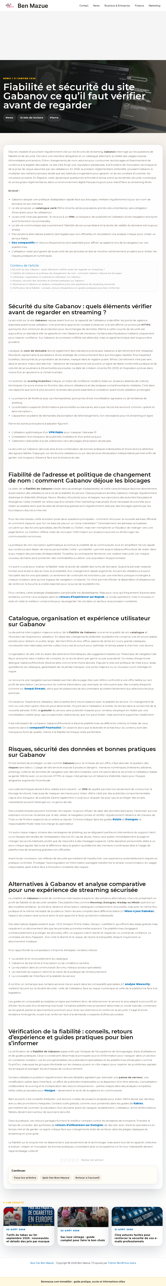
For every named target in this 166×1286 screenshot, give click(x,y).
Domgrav (131, 819)
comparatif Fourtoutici (45, 727)
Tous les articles (25, 1177)
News (96, 5)
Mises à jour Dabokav (139, 911)
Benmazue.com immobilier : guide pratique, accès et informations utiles (83, 1281)
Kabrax (138, 1103)
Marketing (154, 5)
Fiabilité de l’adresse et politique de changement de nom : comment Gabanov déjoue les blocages (67, 273)
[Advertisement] (83, 35)
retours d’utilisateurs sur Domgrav (79, 1125)
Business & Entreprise (117, 5)
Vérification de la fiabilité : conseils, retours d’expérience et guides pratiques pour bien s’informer (66, 288)
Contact (83, 5)
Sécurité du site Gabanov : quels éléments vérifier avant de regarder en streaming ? (58, 269)
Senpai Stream (34, 688)
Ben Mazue (33, 5)
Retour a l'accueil (87, 1177)
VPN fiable (56, 432)
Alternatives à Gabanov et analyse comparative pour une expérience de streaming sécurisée (63, 284)
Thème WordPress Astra (122, 1262)
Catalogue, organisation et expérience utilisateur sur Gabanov (46, 277)
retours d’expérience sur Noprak (81, 596)
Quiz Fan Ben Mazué (42, 1262)
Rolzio (117, 819)
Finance (139, 5)
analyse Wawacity (137, 984)
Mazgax (49, 1090)
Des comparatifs (23, 242)
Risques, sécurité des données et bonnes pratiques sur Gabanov (48, 280)
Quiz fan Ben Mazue (55, 1177)
